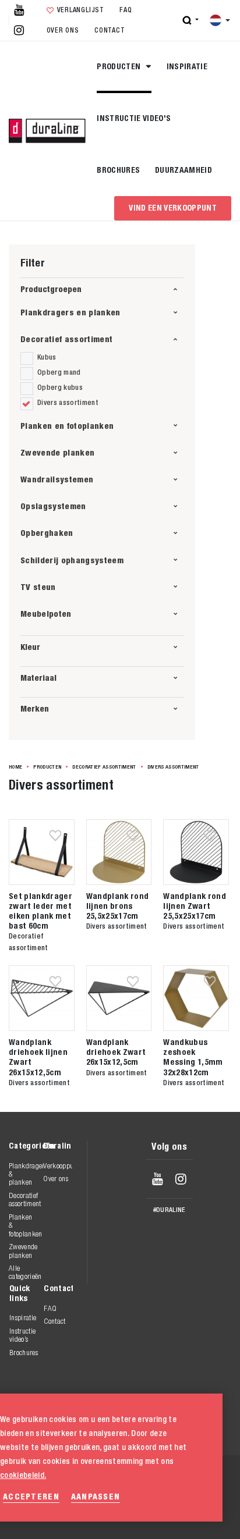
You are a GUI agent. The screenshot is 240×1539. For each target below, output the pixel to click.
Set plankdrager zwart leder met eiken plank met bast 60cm (40, 910)
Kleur (30, 647)
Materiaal (38, 678)
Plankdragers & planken (26, 1174)
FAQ (125, 10)
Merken (34, 708)
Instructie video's (134, 118)
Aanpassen (96, 1496)
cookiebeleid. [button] (23, 1475)
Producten (119, 66)
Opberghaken (46, 533)
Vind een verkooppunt (173, 207)
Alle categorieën (25, 1272)
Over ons (63, 30)
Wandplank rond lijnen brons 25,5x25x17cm (117, 905)
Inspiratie (187, 66)
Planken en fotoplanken (67, 426)
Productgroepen (51, 289)
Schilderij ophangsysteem (71, 560)
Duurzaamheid (183, 170)
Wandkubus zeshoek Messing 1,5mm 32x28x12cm (193, 1056)
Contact (109, 30)
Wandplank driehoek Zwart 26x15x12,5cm (116, 1052)
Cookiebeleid (153, 1503)
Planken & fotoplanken (26, 1225)
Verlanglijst (80, 10)
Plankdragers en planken (70, 312)
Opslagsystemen (53, 506)
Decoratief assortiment (66, 339)
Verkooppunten (60, 1165)
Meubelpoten (46, 614)
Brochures (118, 170)
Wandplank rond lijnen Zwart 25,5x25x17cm (194, 905)
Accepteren (31, 1496)
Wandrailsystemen (56, 479)
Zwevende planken (57, 452)
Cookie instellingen (165, 1515)
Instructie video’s (22, 1335)
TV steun (38, 587)
